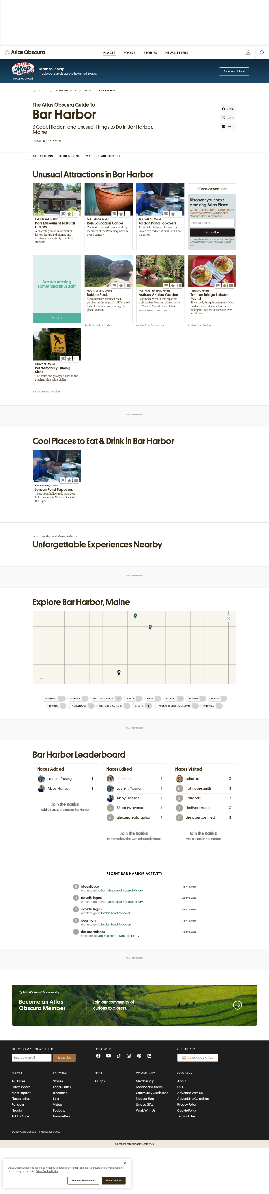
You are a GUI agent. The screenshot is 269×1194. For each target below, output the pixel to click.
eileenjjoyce (90, 886)
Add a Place (20, 1116)
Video (57, 1104)
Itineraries (60, 1092)
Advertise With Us (190, 1092)
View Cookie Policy (47, 1171)
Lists (56, 1098)
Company (185, 1073)
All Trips (100, 1081)
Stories (58, 1081)
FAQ (180, 1087)
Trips (98, 1073)
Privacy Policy (213, 242)
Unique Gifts (144, 1104)
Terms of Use (186, 1116)
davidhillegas (91, 898)
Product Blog (145, 1098)
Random (18, 1104)
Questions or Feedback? (134, 1144)
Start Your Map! (234, 71)
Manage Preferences (83, 1180)
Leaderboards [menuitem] (109, 156)
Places (17, 1073)
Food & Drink (62, 1087)
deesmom (88, 920)
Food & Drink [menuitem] (69, 156)
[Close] (125, 1163)
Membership (145, 1081)
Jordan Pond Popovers (116, 913)
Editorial (60, 1073)
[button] (63, 214)
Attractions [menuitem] (43, 156)
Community (145, 1073)
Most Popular (21, 1092)
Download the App (201, 1057)
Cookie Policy (187, 1110)
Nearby (17, 1110)
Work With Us (145, 1110)
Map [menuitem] (89, 156)
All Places (18, 1081)
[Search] (262, 52)
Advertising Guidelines (193, 1098)
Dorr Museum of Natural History (122, 890)
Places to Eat (21, 1098)
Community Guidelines (152, 1092)
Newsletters (61, 1116)
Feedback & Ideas (149, 1087)
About (181, 1081)
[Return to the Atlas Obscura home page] (25, 52)
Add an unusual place (56, 809)
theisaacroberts (93, 932)
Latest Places (21, 1087)
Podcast (59, 1110)
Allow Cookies (113, 1180)
